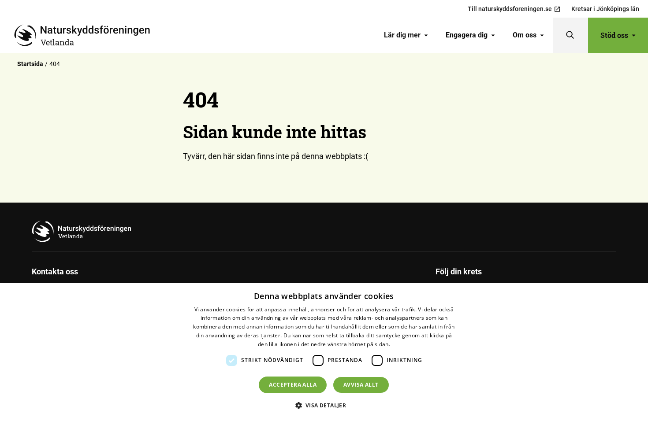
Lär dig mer (402, 35)
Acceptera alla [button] (293, 384)
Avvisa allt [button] (360, 384)
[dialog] (324, 352)
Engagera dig (467, 35)
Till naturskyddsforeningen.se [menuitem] (510, 8)
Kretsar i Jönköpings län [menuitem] (605, 8)
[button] (324, 405)
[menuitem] (406, 35)
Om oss (524, 35)
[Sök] (570, 35)
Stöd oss (614, 35)
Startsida (30, 63)
